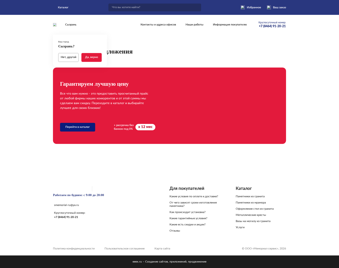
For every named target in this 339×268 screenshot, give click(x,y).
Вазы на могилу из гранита (253, 221)
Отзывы (175, 230)
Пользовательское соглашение (125, 248)
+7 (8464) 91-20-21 (66, 217)
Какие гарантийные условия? (188, 218)
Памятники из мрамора (251, 202)
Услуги (240, 227)
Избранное (254, 7)
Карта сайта (162, 248)
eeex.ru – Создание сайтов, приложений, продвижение (170, 261)
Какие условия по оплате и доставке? (194, 196)
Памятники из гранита (250, 196)
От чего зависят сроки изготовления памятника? (193, 204)
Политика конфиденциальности (74, 248)
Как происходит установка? (188, 212)
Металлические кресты (251, 215)
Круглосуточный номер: (272, 24)
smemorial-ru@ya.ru (66, 205)
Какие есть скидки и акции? (188, 224)
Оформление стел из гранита (255, 208)
